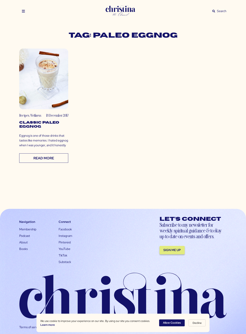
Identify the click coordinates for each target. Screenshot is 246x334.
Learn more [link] (47, 325)
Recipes (24, 115)
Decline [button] (197, 323)
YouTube (64, 249)
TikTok (63, 255)
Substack (65, 262)
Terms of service (30, 327)
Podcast (24, 236)
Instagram (65, 236)
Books (23, 249)
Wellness (35, 115)
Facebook (65, 229)
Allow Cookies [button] (172, 322)
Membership (27, 229)
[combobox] (222, 11)
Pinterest (65, 242)
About (23, 242)
